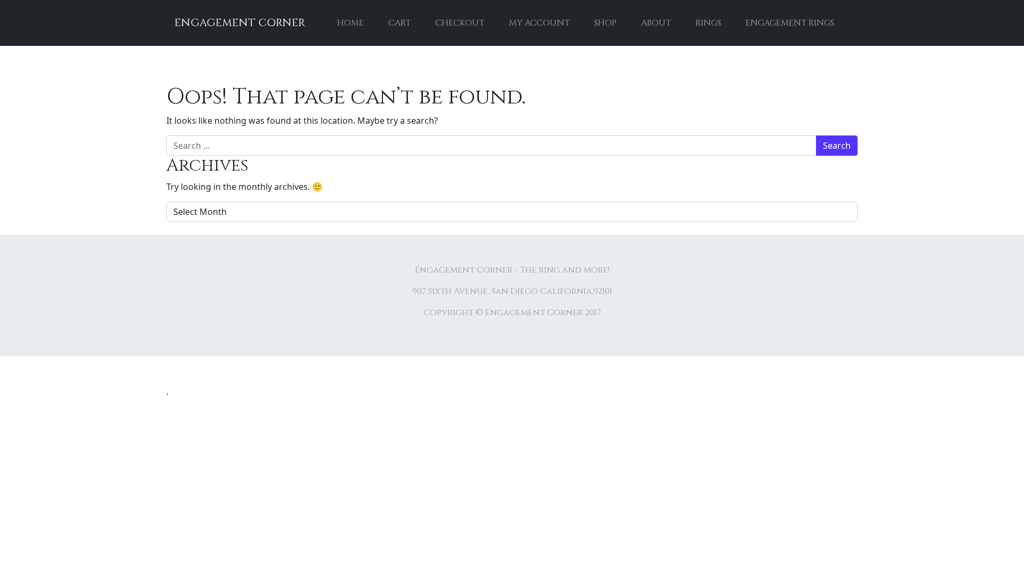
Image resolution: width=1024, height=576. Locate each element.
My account (539, 23)
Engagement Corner (239, 22)
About (656, 23)
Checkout (459, 23)
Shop (605, 23)
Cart (399, 23)
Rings (708, 23)
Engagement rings (790, 23)
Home (350, 23)
